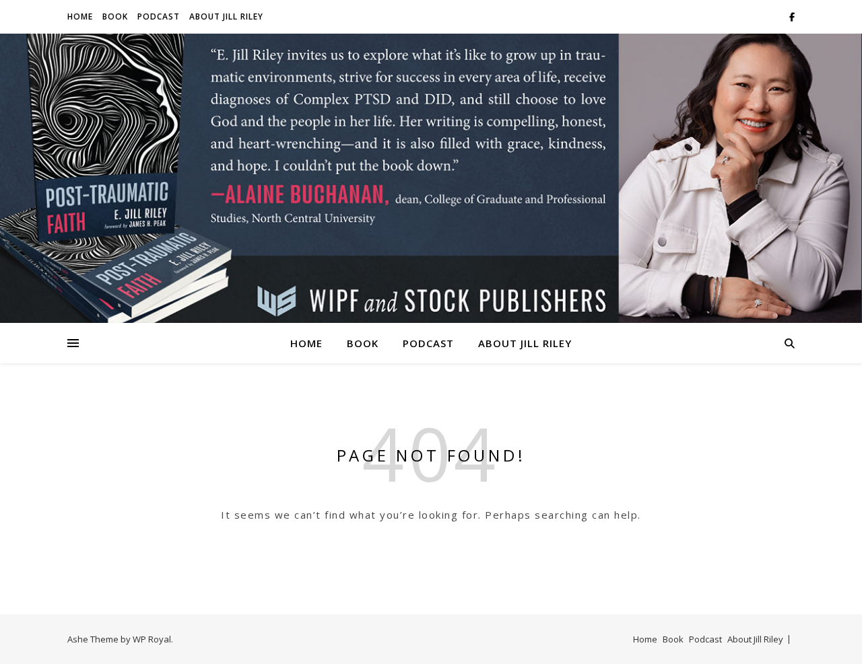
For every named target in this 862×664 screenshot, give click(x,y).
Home (80, 16)
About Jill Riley (226, 16)
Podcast (158, 16)
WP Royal (152, 639)
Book (115, 16)
